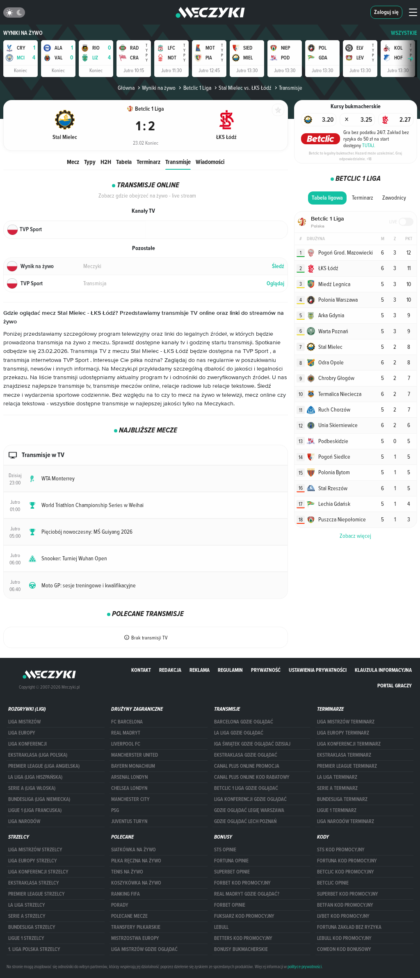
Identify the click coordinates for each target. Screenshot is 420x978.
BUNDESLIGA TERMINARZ (342, 799)
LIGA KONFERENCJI (27, 744)
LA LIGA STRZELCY (26, 905)
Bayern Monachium (133, 766)
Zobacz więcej (355, 536)
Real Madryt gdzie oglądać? (246, 894)
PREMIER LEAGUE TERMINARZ (347, 766)
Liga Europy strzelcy (32, 860)
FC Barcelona (127, 722)
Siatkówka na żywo (133, 849)
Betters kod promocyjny (243, 938)
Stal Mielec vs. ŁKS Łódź (245, 88)
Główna (126, 88)
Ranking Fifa (125, 894)
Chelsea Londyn (129, 788)
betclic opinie (333, 883)
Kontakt (141, 670)
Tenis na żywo (127, 872)
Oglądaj (275, 283)
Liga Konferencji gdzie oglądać (250, 799)
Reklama (199, 670)
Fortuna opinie (231, 860)
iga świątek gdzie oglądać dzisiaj (252, 744)
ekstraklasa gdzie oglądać (245, 755)
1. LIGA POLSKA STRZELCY (34, 949)
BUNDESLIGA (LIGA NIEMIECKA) (39, 799)
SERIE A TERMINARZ (337, 788)
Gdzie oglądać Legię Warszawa (249, 810)
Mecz (73, 161)
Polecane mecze (129, 916)
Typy (90, 161)
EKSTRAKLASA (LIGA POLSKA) (37, 755)
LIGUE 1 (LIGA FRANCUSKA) (35, 810)
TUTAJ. (368, 145)
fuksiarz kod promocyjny (244, 916)
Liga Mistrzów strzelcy (35, 849)
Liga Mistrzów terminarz (345, 722)
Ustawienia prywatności (318, 670)
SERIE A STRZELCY (27, 916)
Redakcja (170, 670)
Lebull (221, 927)
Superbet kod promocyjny (347, 894)
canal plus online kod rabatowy (252, 777)
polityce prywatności (305, 966)
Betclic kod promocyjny (345, 872)
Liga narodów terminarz (345, 821)
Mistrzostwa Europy (135, 938)
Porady (119, 905)
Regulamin (230, 670)
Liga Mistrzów (24, 722)
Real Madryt (125, 733)
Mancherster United (134, 755)
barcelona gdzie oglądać (243, 722)
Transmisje (178, 161)
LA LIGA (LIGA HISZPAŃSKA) (35, 777)
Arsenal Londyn (129, 777)
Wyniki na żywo (23, 33)
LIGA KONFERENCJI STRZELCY (38, 872)
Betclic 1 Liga (197, 88)
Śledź (278, 266)
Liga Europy (21, 733)
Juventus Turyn (129, 821)
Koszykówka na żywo (136, 883)
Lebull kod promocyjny (344, 938)
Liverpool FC (125, 744)
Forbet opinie (229, 905)
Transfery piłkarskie (135, 927)
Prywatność (266, 670)
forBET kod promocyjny (242, 883)
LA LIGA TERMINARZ (337, 777)
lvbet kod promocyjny (343, 916)
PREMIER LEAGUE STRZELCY (36, 894)
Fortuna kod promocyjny (347, 860)
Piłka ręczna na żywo (136, 860)
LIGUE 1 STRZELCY (26, 938)
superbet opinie (232, 872)
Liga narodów (24, 821)
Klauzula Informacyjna (383, 670)
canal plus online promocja (246, 766)
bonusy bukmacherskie (241, 949)
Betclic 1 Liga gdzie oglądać (246, 788)
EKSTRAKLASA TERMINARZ (344, 755)
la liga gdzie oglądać (238, 733)
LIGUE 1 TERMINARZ (336, 810)
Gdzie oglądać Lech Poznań (245, 821)
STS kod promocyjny (341, 849)
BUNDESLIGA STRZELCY (31, 927)
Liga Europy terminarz (343, 733)
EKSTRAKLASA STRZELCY (33, 883)
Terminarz (148, 161)
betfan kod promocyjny (345, 905)
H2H (105, 161)
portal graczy (394, 685)
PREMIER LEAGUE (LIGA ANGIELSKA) (44, 766)
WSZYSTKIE (404, 33)
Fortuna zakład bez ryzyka (349, 927)
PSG (115, 810)
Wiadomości (210, 161)
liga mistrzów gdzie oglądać (144, 949)
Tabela (124, 161)
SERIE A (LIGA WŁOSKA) (31, 788)
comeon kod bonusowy (344, 949)
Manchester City (130, 799)
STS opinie (225, 849)
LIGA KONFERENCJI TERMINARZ (349, 744)
